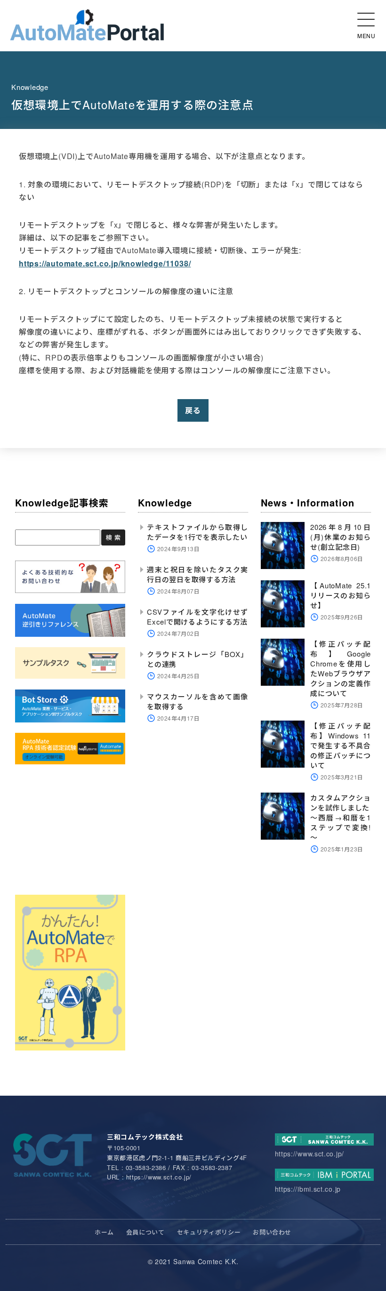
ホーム (104, 1231)
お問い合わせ (272, 1231)
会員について (145, 1231)
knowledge (29, 87)
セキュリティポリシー (209, 1231)
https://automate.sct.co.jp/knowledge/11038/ (105, 263)
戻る (193, 410)
